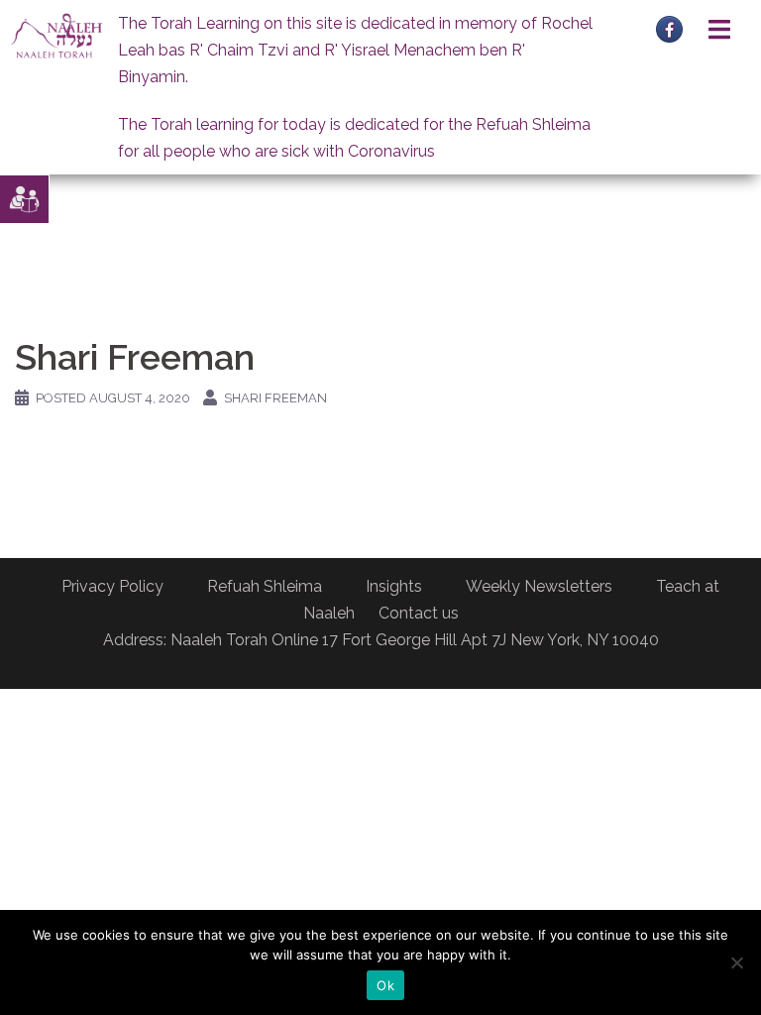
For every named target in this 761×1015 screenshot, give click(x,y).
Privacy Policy (112, 586)
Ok (385, 985)
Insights (394, 586)
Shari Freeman (275, 398)
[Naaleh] (56, 35)
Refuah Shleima (264, 586)
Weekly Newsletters (539, 586)
